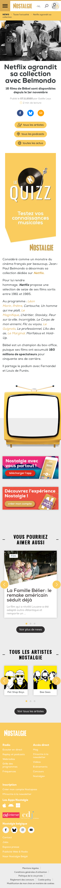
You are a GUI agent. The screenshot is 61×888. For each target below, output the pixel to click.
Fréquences (9, 771)
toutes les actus (32, 143)
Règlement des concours (22, 880)
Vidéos (37, 762)
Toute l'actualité (21, 14)
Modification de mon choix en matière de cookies (30, 883)
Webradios (9, 759)
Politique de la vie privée (30, 876)
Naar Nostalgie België (15, 856)
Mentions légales (30, 868)
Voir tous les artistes (30, 711)
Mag (35, 749)
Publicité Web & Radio (15, 851)
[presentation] (4, 584)
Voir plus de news (30, 629)
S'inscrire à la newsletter (40, 756)
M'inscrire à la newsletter (17, 794)
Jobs (5, 842)
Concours (38, 771)
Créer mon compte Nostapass (20, 789)
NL (38, 6)
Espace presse (11, 847)
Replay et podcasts (14, 754)
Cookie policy (44, 880)
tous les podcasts (32, 134)
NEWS (6, 14)
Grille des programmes (10, 765)
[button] (26, 623)
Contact (7, 837)
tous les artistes (33, 125)
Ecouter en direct (12, 749)
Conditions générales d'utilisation (30, 872)
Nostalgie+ (39, 776)
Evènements (40, 766)
